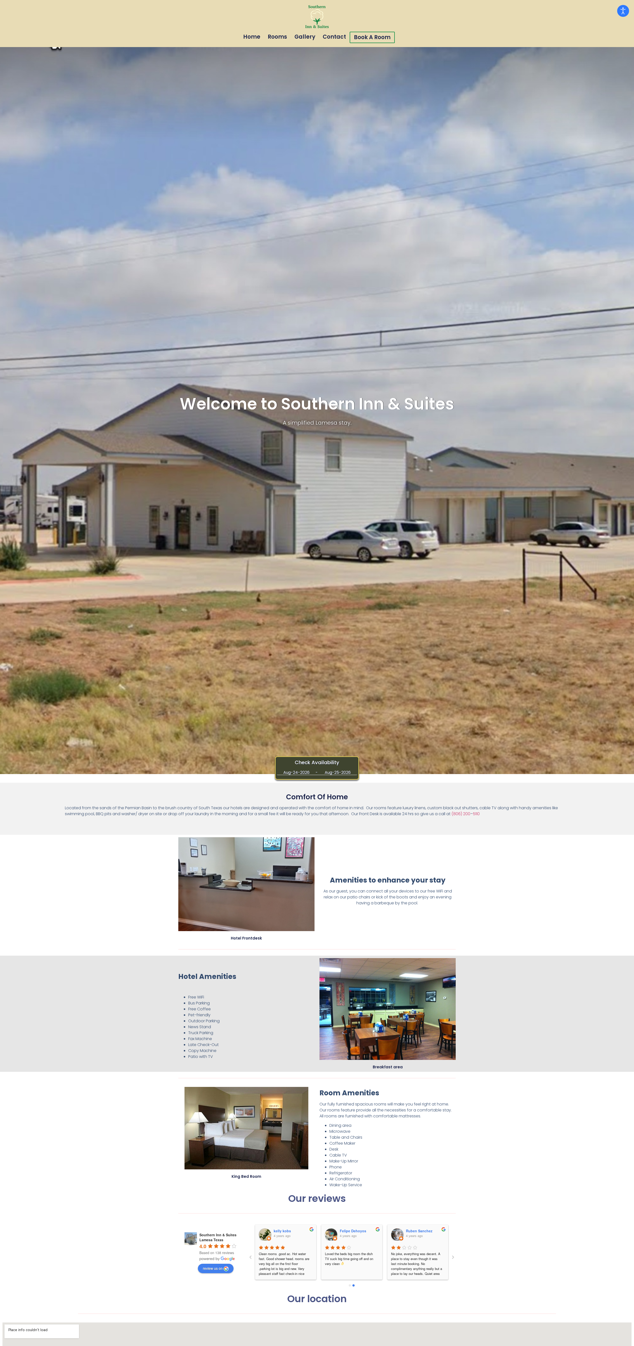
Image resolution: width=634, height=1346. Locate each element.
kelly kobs (414, 1230)
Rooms (277, 37)
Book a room (372, 37)
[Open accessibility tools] (623, 11)
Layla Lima (349, 1230)
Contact (334, 37)
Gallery (304, 37)
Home (251, 37)
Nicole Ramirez (286, 1230)
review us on (213, 1268)
